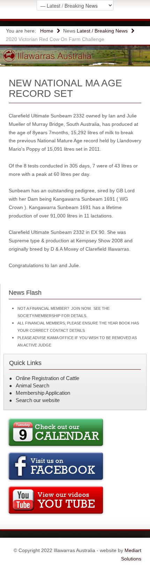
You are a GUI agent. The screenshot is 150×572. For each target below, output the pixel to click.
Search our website (38, 400)
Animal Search (32, 385)
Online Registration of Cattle (47, 378)
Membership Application (43, 393)
